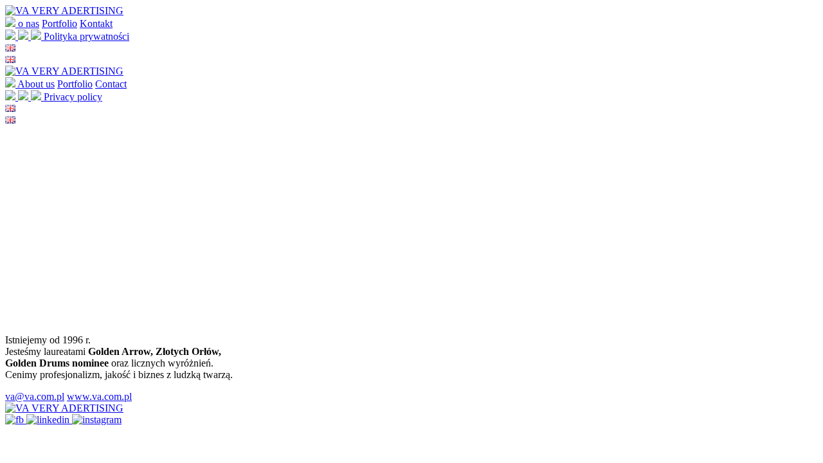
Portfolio (59, 23)
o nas (28, 23)
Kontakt (96, 23)
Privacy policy (73, 96)
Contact (111, 83)
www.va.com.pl (99, 396)
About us (36, 83)
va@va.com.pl (34, 396)
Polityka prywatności (86, 36)
